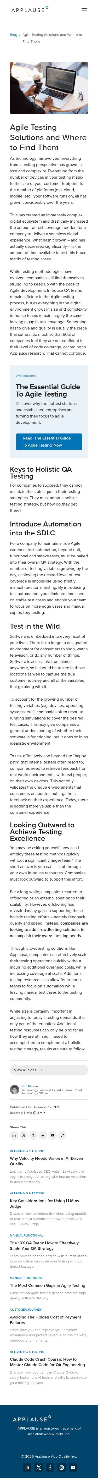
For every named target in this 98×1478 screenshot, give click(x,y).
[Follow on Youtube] (73, 1467)
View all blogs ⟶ (28, 1070)
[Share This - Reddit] (43, 1135)
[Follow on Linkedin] (27, 1467)
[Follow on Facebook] (50, 1467)
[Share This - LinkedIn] (14, 1135)
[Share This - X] (23, 1135)
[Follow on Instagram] (61, 1467)
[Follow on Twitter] (38, 1467)
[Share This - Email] (52, 1135)
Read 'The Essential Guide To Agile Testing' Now (47, 442)
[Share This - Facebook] (33, 1135)
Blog (13, 34)
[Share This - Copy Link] (62, 1135)
